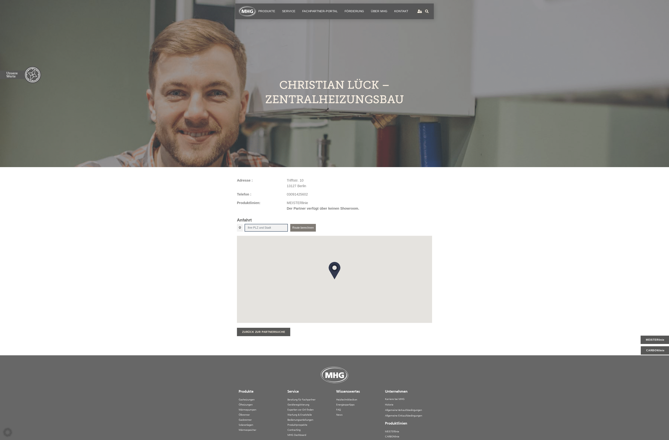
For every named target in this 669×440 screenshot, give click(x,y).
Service (288, 11)
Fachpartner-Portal (320, 11)
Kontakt (401, 11)
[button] (334, 270)
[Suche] (426, 11)
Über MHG (379, 11)
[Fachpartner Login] (419, 11)
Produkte (266, 11)
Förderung (354, 11)
